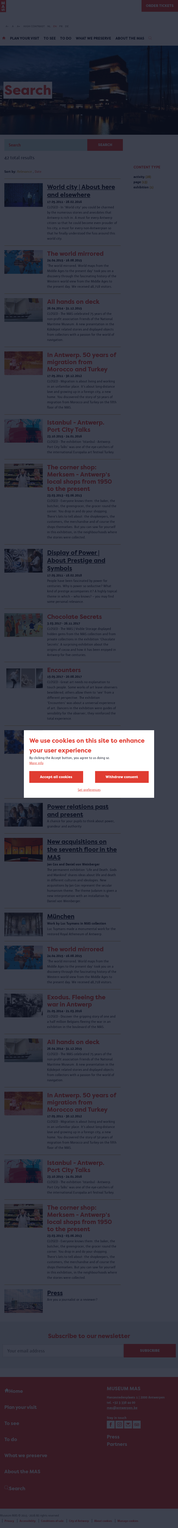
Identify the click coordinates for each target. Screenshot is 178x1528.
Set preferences (89, 790)
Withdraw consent (121, 777)
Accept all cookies (56, 777)
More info (36, 763)
